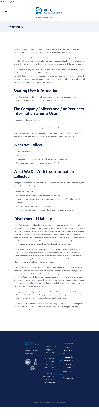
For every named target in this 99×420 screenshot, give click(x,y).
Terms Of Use (75, 70)
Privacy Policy (68, 371)
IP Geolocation (49, 383)
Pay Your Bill (68, 343)
